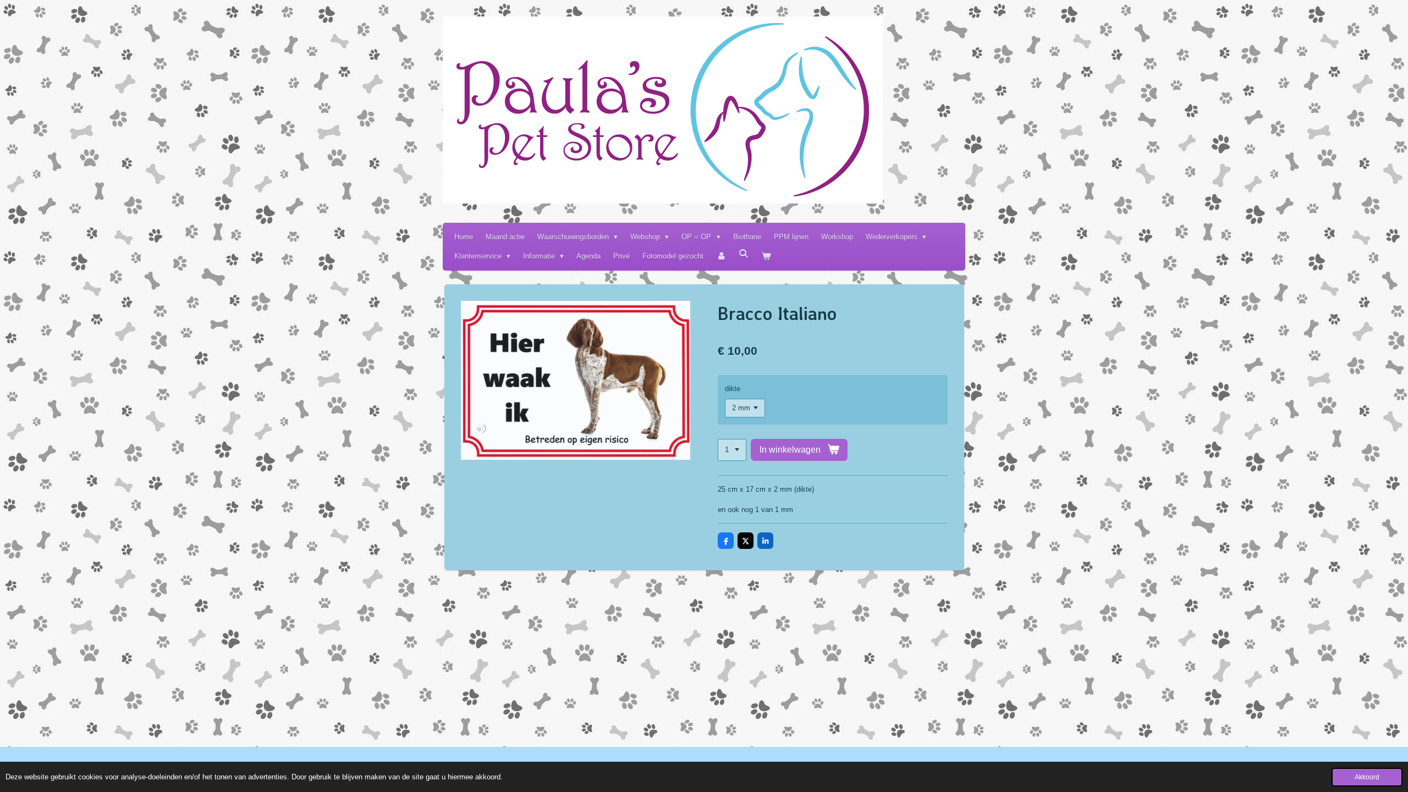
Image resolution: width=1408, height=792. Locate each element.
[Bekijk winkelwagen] (766, 256)
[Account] (721, 256)
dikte (732, 388)
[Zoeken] (744, 253)
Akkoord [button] (1367, 776)
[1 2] (732, 450)
